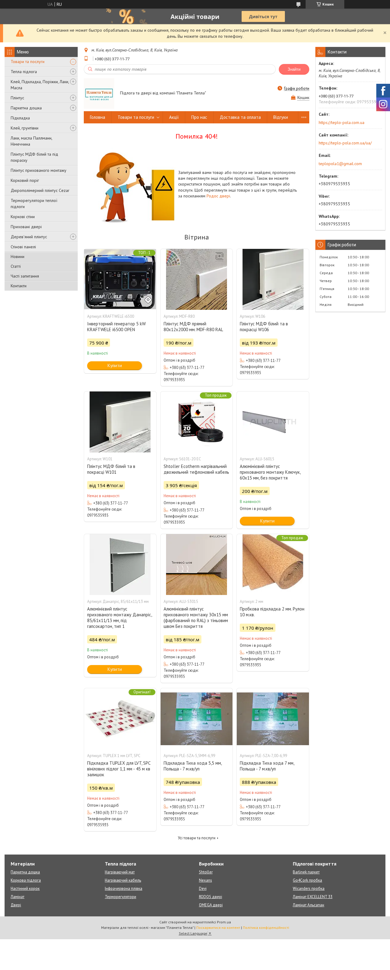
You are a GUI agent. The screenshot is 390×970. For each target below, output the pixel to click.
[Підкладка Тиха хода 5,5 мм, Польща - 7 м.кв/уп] (196, 718)
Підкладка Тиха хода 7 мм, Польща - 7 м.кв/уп (267, 766)
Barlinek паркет (306, 872)
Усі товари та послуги (196, 838)
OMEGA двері (211, 905)
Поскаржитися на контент (218, 927)
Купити (115, 365)
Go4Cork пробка (307, 880)
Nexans (205, 880)
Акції (174, 117)
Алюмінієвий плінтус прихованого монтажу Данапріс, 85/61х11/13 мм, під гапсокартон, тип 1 (119, 617)
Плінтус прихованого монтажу (38, 170)
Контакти (19, 286)
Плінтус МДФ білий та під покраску (34, 157)
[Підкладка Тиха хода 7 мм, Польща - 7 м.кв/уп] (273, 718)
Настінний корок (25, 888)
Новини (17, 256)
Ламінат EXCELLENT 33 (312, 896)
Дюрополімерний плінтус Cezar (40, 190)
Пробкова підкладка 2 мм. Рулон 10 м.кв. (272, 612)
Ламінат (17, 896)
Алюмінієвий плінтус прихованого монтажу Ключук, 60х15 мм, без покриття (270, 472)
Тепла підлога (24, 71)
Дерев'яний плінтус (29, 236)
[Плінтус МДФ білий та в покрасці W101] (120, 421)
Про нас (199, 117)
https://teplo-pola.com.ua (341, 122)
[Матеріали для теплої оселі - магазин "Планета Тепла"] (99, 93)
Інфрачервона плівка (123, 888)
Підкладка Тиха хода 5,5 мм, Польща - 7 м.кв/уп (193, 766)
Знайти (294, 69)
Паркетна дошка (26, 108)
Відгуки (280, 117)
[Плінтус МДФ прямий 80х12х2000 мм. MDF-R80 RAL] (196, 279)
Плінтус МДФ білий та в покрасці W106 (264, 326)
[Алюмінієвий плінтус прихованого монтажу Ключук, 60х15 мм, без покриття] (273, 421)
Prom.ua (224, 922)
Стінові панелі (23, 247)
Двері (16, 905)
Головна (97, 117)
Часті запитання (25, 276)
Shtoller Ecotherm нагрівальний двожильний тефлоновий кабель (196, 469)
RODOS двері (210, 896)
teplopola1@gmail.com (340, 163)
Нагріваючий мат (120, 872)
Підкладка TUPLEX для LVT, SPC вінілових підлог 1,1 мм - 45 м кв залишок (118, 768)
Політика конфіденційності (266, 927)
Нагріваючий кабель (123, 880)
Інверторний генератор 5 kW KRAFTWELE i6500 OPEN (116, 326)
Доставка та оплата (240, 117)
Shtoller (206, 872)
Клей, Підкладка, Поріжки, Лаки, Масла (40, 84)
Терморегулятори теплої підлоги (34, 203)
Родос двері (218, 196)
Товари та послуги (27, 61)
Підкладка (20, 118)
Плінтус (17, 98)
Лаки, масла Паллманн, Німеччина (31, 141)
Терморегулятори (120, 896)
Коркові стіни (23, 216)
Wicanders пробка (308, 888)
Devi (203, 888)
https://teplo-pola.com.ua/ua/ (345, 143)
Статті (16, 266)
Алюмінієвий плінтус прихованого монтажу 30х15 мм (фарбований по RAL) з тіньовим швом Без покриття (196, 617)
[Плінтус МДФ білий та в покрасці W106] (273, 279)
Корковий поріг (25, 180)
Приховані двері (26, 226)
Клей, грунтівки (24, 128)
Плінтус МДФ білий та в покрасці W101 (111, 469)
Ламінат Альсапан (308, 905)
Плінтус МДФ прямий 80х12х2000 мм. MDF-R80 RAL (193, 326)
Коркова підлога (26, 880)
